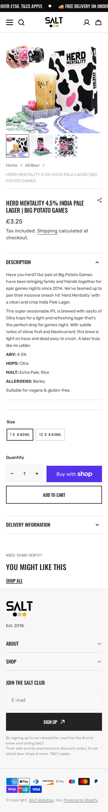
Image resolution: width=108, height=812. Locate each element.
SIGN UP (50, 721)
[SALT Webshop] (54, 22)
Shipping (47, 231)
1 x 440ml (21, 436)
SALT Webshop (41, 800)
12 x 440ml (52, 436)
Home (11, 165)
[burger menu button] (9, 22)
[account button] (86, 22)
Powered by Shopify (81, 800)
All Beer (32, 165)
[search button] (21, 22)
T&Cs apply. (27, 6)
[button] (98, 22)
